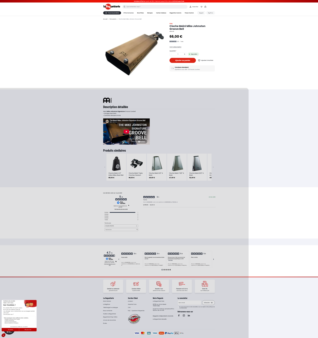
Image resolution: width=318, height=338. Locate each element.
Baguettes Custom (175, 13)
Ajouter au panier (182, 60)
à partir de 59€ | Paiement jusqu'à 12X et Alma (159, 1)
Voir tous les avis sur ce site (121, 209)
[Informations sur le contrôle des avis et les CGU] (128, 205)
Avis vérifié (212, 197)
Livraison (130, 301)
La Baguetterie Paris (158, 301)
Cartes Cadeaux (161, 13)
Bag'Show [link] (210, 13)
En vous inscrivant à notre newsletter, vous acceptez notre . (197, 307)
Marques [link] (150, 13)
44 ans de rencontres (109, 320)
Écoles (105, 323)
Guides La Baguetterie (109, 314)
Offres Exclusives (128, 13)
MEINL (171, 23)
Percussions (113, 19)
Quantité (173, 51)
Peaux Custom (189, 13)
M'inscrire (207, 302)
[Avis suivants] (213, 259)
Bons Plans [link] (140, 13)
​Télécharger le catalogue (110, 307)
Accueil (105, 19)
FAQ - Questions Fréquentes (136, 310)
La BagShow (106, 304)
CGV (129, 307)
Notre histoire (107, 301)
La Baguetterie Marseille (160, 319)
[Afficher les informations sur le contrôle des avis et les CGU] (116, 261)
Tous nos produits (113, 13)
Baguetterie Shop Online (110, 317)
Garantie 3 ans (132, 304)
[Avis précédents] (119, 259)
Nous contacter (107, 310)
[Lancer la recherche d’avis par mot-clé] (137, 229)
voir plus (170, 260)
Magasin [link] (201, 13)
